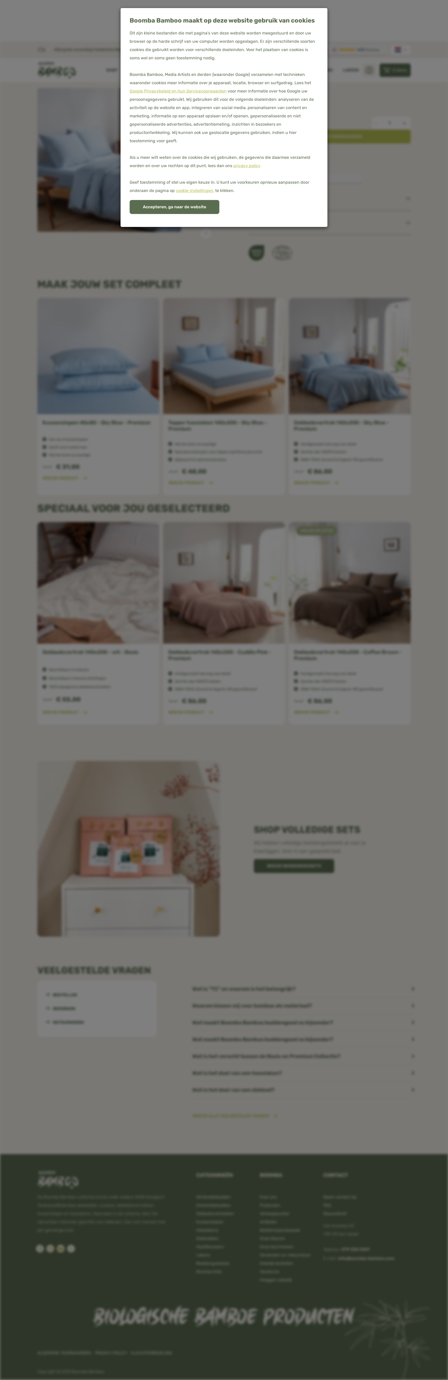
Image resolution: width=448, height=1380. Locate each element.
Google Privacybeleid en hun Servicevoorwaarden (178, 91)
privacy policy (247, 165)
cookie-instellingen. (195, 190)
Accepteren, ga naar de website (174, 206)
